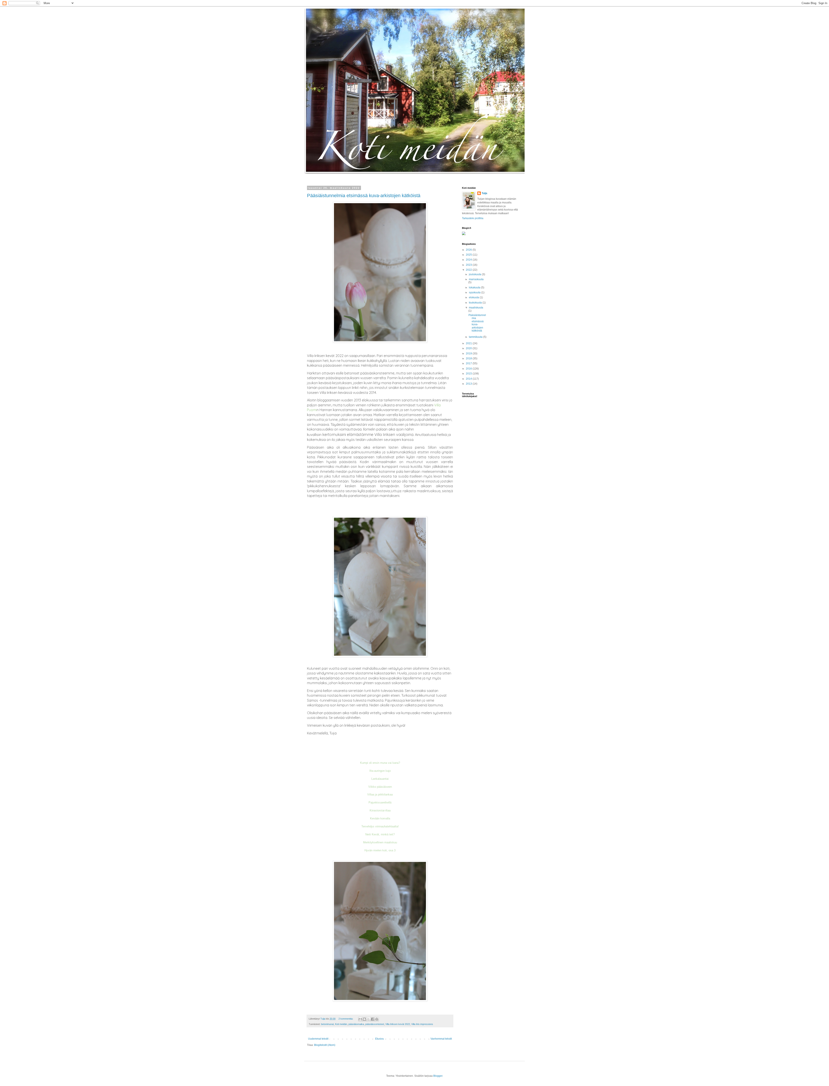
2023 (469, 264)
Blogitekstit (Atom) (324, 1045)
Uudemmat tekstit (318, 1038)
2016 (469, 368)
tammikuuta (476, 336)
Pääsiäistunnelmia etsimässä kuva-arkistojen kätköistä (363, 195)
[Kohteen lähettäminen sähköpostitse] (360, 1019)
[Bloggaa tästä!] (364, 1019)
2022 (469, 269)
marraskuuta (476, 279)
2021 (469, 343)
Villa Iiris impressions (422, 1024)
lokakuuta (475, 287)
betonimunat (327, 1024)
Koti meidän (341, 1024)
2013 (469, 383)
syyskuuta (475, 292)
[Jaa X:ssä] (368, 1019)
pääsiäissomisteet (374, 1024)
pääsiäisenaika (356, 1024)
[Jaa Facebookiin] (372, 1019)
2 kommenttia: (346, 1018)
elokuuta (474, 297)
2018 (469, 358)
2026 (469, 249)
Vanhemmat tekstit (441, 1038)
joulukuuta (475, 274)
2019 (469, 353)
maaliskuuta (476, 307)
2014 (469, 378)
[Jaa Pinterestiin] (377, 1019)
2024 (469, 259)
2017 (469, 363)
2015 (469, 373)
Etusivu (379, 1038)
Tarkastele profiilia (472, 218)
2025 (469, 254)
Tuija (484, 193)
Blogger (437, 1075)
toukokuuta (476, 302)
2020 (469, 348)
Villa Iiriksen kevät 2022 (397, 1024)
